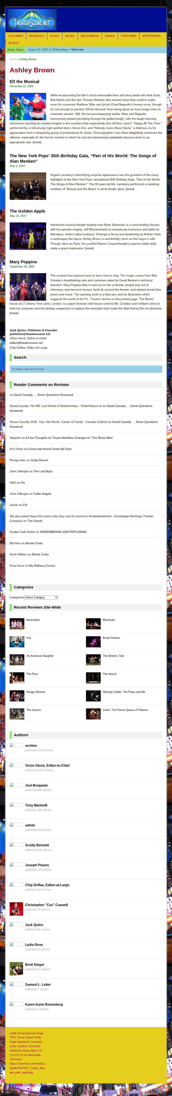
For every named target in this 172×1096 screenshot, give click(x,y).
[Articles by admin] (16, 833)
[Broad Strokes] (93, 645)
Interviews (151, 36)
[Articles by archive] (16, 754)
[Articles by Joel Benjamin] (16, 793)
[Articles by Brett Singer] (16, 973)
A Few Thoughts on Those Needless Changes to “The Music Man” (69, 437)
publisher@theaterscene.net (30, 334)
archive (31, 745)
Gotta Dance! (39, 460)
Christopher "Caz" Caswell (46, 905)
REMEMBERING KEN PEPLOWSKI (63, 532)
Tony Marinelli (36, 805)
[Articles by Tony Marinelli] (16, 813)
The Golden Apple (27, 211)
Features (128, 36)
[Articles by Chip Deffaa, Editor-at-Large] (16, 893)
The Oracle (34, 520)
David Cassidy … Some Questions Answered (43, 394)
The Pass (32, 673)
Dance (110, 36)
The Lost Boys (42, 471)
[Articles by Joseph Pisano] (16, 873)
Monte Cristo (34, 543)
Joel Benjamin (36, 785)
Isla (50, 49)
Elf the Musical (24, 81)
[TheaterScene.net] (86, 19)
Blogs (14, 43)
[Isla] (17, 645)
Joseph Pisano (37, 865)
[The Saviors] (17, 717)
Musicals (36, 36)
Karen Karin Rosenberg (44, 1004)
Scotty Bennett (37, 845)
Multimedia (90, 36)
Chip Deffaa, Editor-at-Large (47, 885)
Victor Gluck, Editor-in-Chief (47, 765)
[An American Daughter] (17, 663)
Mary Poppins (23, 262)
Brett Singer (34, 964)
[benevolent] (17, 627)
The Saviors (33, 710)
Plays (54, 36)
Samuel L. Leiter (38, 984)
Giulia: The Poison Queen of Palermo (125, 710)
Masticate (109, 619)
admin (30, 825)
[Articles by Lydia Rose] (16, 953)
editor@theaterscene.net (26, 342)
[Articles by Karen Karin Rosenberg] (16, 1012)
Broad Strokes (111, 637)
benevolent (33, 619)
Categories (17, 597)
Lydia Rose (34, 945)
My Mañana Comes (42, 565)
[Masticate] (93, 627)
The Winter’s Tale (113, 655)
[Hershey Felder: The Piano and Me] (93, 699)
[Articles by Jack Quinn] (16, 933)
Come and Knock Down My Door (50, 449)
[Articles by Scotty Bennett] (16, 853)
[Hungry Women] (17, 699)
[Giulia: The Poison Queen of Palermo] (93, 717)
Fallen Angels (42, 493)
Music (70, 36)
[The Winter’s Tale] (93, 663)
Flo (23, 482)
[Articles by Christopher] (16, 913)
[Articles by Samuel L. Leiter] (16, 993)
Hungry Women (35, 691)
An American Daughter (40, 655)
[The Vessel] (93, 681)
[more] (37, 142)
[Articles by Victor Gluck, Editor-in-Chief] (16, 773)
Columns (15, 36)
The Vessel (109, 673)
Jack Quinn (34, 925)
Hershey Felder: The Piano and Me (124, 691)
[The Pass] (17, 681)
